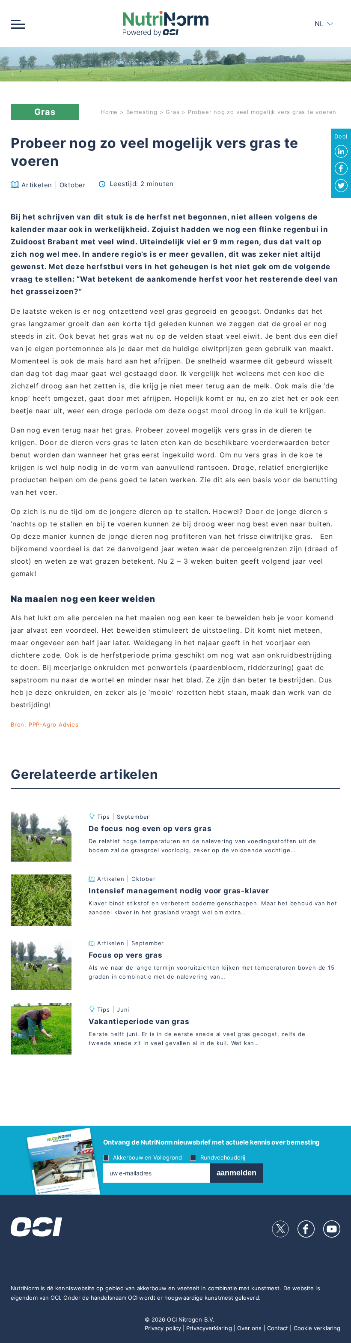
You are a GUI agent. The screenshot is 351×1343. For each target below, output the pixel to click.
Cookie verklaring (317, 1328)
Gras (172, 111)
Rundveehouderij (222, 1157)
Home (109, 111)
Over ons (249, 1328)
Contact (278, 1328)
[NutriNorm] (165, 23)
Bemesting (142, 111)
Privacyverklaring (209, 1328)
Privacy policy (163, 1328)
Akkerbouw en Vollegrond (147, 1157)
